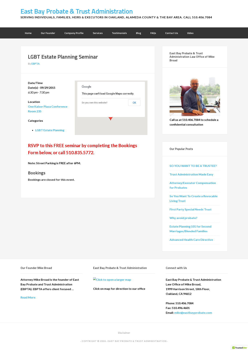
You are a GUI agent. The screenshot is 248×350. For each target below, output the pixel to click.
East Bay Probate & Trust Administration (77, 11)
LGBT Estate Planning (49, 130)
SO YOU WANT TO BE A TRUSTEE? (193, 165)
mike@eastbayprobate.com (193, 312)
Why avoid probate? (183, 218)
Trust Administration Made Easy (191, 174)
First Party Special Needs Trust (191, 209)
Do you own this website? (94, 102)
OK (134, 102)
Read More (28, 297)
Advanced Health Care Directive (191, 239)
